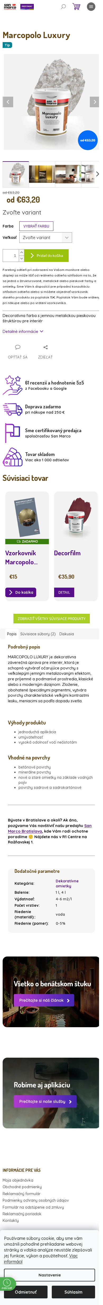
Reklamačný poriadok (22, 1214)
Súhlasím (73, 1292)
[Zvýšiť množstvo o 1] (21, 252)
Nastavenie (50, 1274)
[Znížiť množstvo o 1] (21, 259)
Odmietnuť (26, 1292)
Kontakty (11, 1220)
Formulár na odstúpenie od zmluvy (33, 1207)
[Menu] (91, 6)
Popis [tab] (12, 634)
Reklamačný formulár (21, 1193)
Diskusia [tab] (66, 634)
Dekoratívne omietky (67, 883)
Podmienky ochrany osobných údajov (36, 1200)
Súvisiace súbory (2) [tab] (38, 634)
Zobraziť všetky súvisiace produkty (52, 618)
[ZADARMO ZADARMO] (27, 517)
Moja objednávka (18, 1180)
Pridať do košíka (50, 255)
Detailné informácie (20, 331)
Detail (64, 592)
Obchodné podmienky (22, 1187)
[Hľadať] (63, 6)
